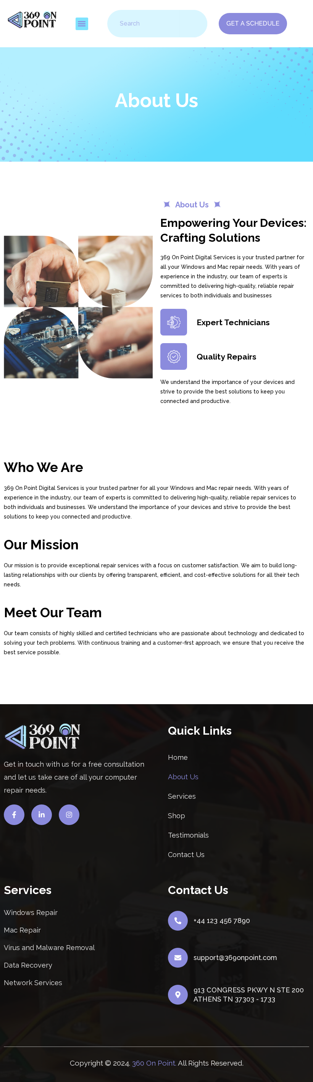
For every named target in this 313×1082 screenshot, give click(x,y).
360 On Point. (154, 1063)
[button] (82, 24)
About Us (183, 777)
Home (178, 757)
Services (182, 796)
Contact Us (186, 855)
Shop (176, 816)
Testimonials (188, 835)
